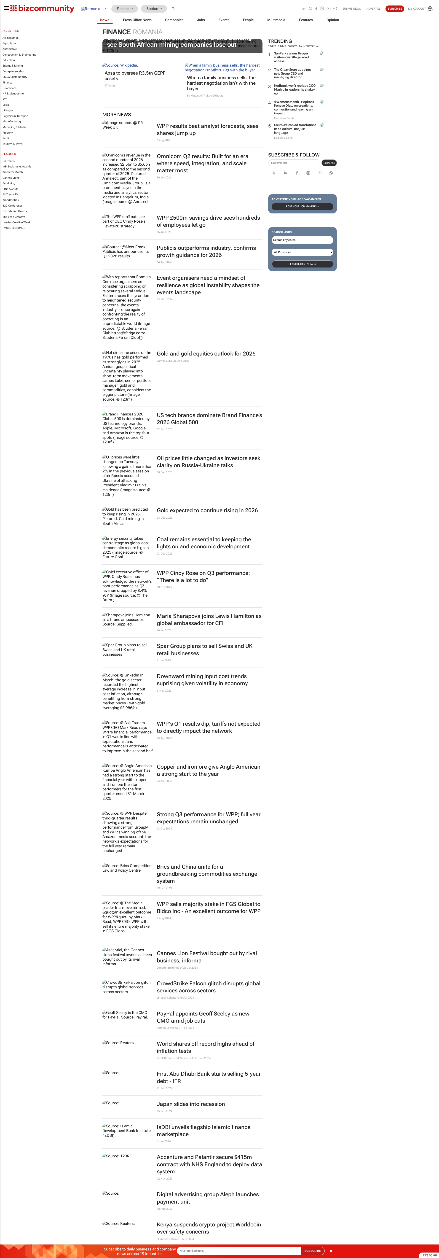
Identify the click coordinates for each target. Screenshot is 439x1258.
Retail (6, 138)
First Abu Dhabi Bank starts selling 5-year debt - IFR (209, 1077)
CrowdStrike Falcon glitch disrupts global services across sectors (208, 987)
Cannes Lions (11, 177)
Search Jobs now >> (302, 264)
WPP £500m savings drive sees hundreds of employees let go (208, 221)
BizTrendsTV (10, 194)
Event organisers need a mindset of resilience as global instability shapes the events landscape (208, 285)
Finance (7, 82)
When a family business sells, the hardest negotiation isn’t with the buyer (221, 83)
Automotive (10, 49)
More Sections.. (14, 227)
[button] (173, 8)
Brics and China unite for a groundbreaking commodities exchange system (207, 874)
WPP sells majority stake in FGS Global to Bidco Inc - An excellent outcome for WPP (209, 907)
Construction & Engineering (19, 54)
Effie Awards (10, 189)
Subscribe (329, 163)
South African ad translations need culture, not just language (295, 129)
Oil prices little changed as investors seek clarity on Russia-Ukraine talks (208, 462)
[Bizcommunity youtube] (328, 9)
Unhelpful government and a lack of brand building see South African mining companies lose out (179, 41)
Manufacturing (12, 121)
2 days (272, 46)
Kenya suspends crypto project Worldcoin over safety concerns (209, 1228)
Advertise (373, 8)
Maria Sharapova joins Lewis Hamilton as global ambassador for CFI (209, 619)
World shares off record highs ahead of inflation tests (205, 1047)
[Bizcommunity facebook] (316, 9)
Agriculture (9, 43)
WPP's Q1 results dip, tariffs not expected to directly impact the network (208, 727)
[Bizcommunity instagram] (322, 9)
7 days (282, 46)
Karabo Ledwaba (167, 1027)
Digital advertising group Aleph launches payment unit (208, 1198)
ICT (5, 99)
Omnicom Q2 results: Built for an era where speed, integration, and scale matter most (203, 163)
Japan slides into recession (191, 1104)
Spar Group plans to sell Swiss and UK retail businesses (204, 649)
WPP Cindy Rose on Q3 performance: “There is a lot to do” (203, 576)
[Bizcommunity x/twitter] (310, 9)
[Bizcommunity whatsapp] (335, 9)
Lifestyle (8, 110)
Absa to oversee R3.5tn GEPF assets (135, 75)
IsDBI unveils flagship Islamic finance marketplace (203, 1130)
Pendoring (9, 183)
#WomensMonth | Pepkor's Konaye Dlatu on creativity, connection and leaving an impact (294, 107)
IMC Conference (13, 205)
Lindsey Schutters (168, 997)
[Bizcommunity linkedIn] (304, 9)
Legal (6, 104)
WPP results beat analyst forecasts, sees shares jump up (207, 129)
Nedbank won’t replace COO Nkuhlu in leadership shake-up (295, 89)
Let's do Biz (429, 1255)
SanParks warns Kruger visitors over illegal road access (291, 57)
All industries (11, 37)
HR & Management (14, 93)
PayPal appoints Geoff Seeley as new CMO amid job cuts (203, 1017)
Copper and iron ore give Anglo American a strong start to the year (208, 770)
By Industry (307, 46)
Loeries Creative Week (16, 222)
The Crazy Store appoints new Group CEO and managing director (292, 73)
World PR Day (11, 200)
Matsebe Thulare (201, 95)
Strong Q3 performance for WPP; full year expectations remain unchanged (209, 818)
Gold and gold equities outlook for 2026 (206, 353)
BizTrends (9, 161)
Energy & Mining (13, 65)
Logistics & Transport (15, 116)
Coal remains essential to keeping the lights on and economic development (204, 543)
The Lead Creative (14, 216)
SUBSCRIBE (313, 1251)
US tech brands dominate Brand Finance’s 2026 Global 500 (209, 419)
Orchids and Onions (15, 211)
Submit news (352, 8)
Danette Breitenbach (169, 967)
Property (8, 132)
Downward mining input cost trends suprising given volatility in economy (202, 680)
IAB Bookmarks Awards (17, 166)
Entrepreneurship (13, 71)
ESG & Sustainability (15, 76)
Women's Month (13, 172)
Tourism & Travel (13, 143)
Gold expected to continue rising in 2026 (207, 510)
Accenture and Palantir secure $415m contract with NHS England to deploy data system (209, 1164)
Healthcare (9, 88)
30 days (292, 46)
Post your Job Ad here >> (302, 206)
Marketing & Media (14, 127)
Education (9, 60)
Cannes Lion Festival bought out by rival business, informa (207, 957)
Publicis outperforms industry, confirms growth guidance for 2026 (206, 251)
